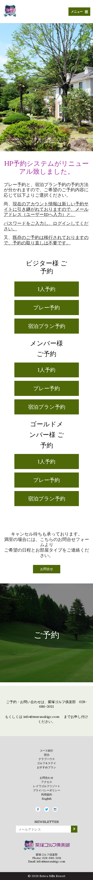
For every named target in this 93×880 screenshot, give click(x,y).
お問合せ (46, 569)
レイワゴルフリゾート (46, 786)
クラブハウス (46, 759)
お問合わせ (46, 777)
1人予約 (46, 289)
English (47, 798)
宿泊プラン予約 (46, 326)
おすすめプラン (46, 767)
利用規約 (46, 794)
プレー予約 (46, 307)
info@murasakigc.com (41, 716)
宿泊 (46, 754)
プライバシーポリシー (46, 790)
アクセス (46, 782)
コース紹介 (46, 750)
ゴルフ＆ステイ (46, 763)
